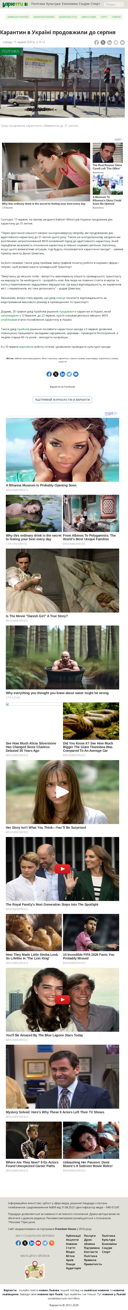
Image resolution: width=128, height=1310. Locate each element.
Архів (70, 1260)
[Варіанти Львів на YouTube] (38, 1243)
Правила (90, 1260)
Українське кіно (68, 16)
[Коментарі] (122, 42)
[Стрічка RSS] (51, 1243)
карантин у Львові (108, 358)
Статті (103, 16)
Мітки (70, 1256)
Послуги (90, 1236)
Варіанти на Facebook (62, 386)
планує (61, 298)
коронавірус (92, 358)
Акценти (72, 1240)
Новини (116, 16)
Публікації (73, 1236)
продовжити (67, 311)
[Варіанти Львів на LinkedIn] (31, 1243)
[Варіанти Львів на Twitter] (25, 1243)
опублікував (9, 319)
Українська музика (44, 16)
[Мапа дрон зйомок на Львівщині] (35, 1270)
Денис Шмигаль (49, 358)
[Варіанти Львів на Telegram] (45, 1243)
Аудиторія (73, 1268)
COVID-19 (62, 361)
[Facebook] (96, 42)
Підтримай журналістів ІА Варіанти (62, 400)
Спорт (95, 3)
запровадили (10, 315)
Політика (38, 3)
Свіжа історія (89, 16)
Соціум (84, 3)
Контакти (91, 1252)
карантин (63, 358)
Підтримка (92, 1248)
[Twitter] (103, 42)
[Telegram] (116, 42)
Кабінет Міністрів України (27, 358)
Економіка (70, 3)
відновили (26, 347)
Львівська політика (18, 16)
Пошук (70, 1264)
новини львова (77, 358)
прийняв (23, 329)
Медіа (70, 1252)
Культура (53, 3)
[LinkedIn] (109, 42)
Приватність (93, 1264)
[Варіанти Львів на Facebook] (18, 1243)
